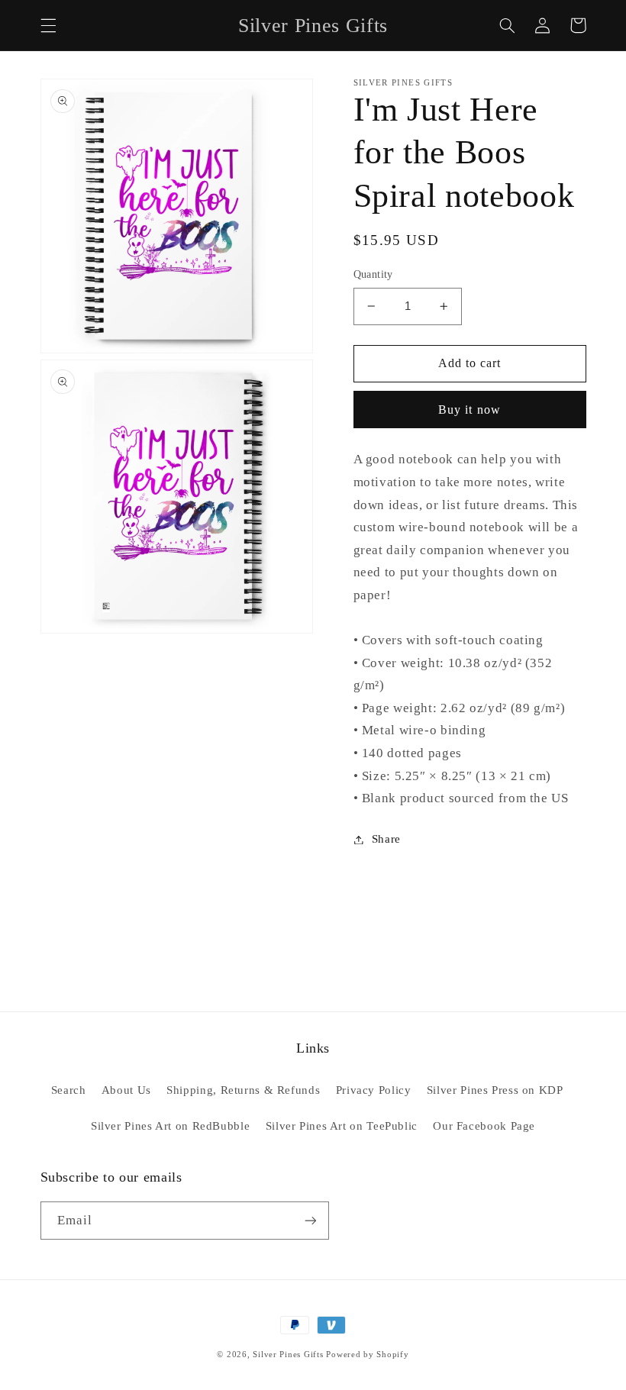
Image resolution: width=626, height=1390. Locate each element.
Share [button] (386, 839)
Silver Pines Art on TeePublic (342, 1126)
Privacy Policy (373, 1090)
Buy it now (469, 409)
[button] (48, 25)
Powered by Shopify (367, 1354)
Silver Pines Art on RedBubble (170, 1126)
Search (68, 1090)
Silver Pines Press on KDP (495, 1090)
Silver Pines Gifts (288, 1354)
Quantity (373, 274)
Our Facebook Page (484, 1126)
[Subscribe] (310, 1220)
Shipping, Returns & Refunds (243, 1090)
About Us (126, 1090)
